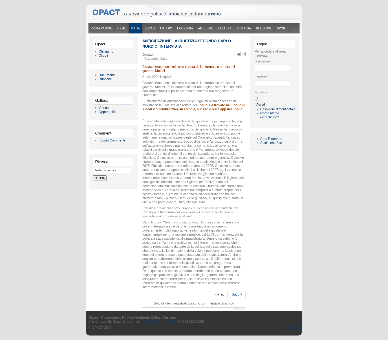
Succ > (237, 294)
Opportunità (107, 112)
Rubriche (105, 79)
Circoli (103, 55)
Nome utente (263, 61)
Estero (166, 28)
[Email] (244, 54)
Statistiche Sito (271, 143)
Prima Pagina (101, 28)
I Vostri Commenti (112, 140)
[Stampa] (239, 54)
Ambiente (205, 28)
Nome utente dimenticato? (269, 115)
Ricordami (261, 92)
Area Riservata (271, 139)
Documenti (107, 75)
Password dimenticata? (277, 109)
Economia (185, 28)
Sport (282, 28)
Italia (135, 28)
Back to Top (291, 327)
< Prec (219, 294)
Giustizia (243, 28)
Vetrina (104, 108)
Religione (264, 28)
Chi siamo (106, 51)
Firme (121, 28)
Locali (150, 28)
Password (261, 77)
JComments (240, 309)
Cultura (224, 28)
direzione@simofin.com (158, 321)
